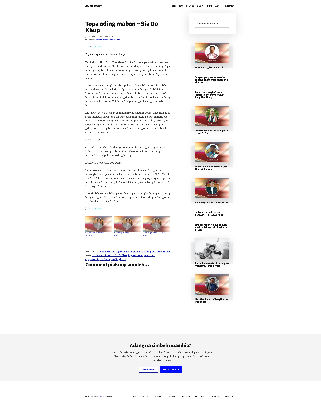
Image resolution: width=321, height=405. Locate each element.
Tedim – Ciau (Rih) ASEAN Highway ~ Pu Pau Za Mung (209, 213)
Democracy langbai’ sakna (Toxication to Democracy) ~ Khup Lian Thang (210, 95)
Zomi (118, 39)
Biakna (99, 39)
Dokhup (106, 39)
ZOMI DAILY (93, 5)
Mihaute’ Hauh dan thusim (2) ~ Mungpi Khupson (211, 168)
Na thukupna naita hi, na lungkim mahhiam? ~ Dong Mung (212, 264)
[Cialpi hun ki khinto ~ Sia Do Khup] (98, 224)
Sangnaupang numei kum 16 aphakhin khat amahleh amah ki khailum (211, 80)
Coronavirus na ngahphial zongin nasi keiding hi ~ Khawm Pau (134, 251)
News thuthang (149, 369)
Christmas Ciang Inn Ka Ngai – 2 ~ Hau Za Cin (211, 132)
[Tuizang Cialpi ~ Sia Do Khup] (156, 224)
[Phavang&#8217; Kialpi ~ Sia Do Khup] (127, 224)
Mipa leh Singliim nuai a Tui (209, 67)
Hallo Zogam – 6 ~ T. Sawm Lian (211, 202)
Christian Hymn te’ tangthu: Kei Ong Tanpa (211, 300)
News (112, 39)
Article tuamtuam (171, 369)
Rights (103, 396)
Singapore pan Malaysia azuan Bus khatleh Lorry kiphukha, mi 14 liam (211, 227)
